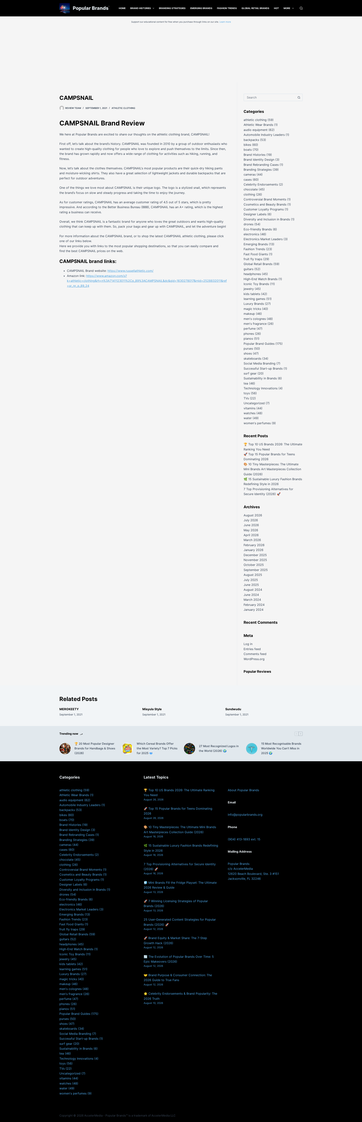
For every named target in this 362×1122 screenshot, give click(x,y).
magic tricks (252, 309)
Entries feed (252, 649)
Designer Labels (255, 214)
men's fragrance (255, 324)
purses (248, 348)
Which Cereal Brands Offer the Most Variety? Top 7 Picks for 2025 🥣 (157, 748)
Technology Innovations (261, 388)
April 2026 (251, 535)
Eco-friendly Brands (258, 229)
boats (248, 149)
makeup (249, 314)
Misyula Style (152, 709)
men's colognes (255, 319)
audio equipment (256, 130)
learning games (254, 299)
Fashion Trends (227, 8)
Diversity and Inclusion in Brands (267, 219)
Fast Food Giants (256, 254)
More (287, 8)
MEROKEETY (69, 709)
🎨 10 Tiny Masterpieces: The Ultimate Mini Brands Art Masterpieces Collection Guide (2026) (272, 469)
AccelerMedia (93, 1115)
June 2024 (251, 595)
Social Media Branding (259, 363)
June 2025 (251, 585)
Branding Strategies (172, 8)
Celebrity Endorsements (261, 184)
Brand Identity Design (259, 159)
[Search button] (298, 97)
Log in (248, 644)
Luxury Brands (254, 304)
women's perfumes (257, 423)
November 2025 (255, 560)
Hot (276, 8)
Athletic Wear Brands (258, 125)
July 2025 (251, 580)
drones (248, 224)
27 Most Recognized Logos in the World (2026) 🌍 (219, 748)
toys (247, 393)
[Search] (301, 8)
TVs (246, 398)
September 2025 (256, 570)
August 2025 (253, 575)
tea (246, 383)
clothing (249, 194)
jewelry (249, 289)
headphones (252, 274)
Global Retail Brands (255, 8)
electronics (251, 234)
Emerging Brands (201, 8)
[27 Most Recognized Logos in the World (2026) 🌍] (189, 748)
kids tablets (252, 294)
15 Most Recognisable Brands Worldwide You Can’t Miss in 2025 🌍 (281, 748)
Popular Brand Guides (259, 343)
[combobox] (269, 97)
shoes (248, 353)
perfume (250, 328)
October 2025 (254, 565)
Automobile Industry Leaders (264, 135)
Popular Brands (90, 8)
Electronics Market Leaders (263, 239)
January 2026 (253, 550)
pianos (248, 338)
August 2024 (253, 590)
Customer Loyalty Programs (264, 209)
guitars (248, 269)
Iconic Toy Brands (256, 284)
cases (248, 179)
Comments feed (255, 654)
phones (249, 334)
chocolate (251, 189)
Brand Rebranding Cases (261, 165)
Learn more (225, 22)
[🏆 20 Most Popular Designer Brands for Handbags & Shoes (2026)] (65, 748)
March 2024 (252, 600)
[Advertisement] (181, 54)
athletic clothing (123, 108)
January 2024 (253, 609)
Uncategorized (254, 403)
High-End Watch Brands (261, 279)
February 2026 (254, 545)
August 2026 (253, 515)
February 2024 (254, 605)
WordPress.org (254, 659)
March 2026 (252, 540)
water (248, 418)
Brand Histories (140, 8)
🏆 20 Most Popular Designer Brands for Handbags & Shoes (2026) (94, 748)
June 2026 (251, 525)
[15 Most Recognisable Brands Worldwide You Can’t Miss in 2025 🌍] (251, 748)
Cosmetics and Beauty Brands (265, 204)
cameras (250, 174)
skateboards (252, 358)
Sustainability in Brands (260, 378)
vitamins (249, 408)
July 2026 (251, 520)
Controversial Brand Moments (265, 199)
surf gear (250, 373)
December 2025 (255, 555)
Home (122, 8)
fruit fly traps (253, 259)
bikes (247, 145)
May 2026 (251, 530)
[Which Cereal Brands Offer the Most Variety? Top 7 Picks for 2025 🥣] (127, 748)
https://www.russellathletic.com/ (130, 271)
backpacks (251, 140)
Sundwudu (233, 709)
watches (249, 413)
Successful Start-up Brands (263, 368)
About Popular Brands (243, 790)
